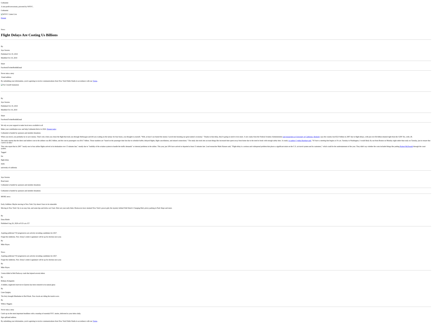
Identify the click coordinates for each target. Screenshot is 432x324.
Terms (95, 81)
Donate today (51, 129)
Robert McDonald (406, 146)
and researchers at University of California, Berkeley (301, 137)
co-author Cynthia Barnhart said (299, 141)
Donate (3, 18)
